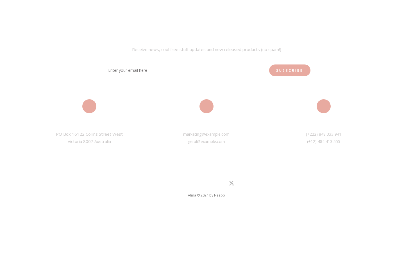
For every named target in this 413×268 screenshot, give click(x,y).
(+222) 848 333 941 (323, 134)
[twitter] (231, 185)
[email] (221, 184)
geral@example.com (206, 141)
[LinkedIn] (181, 184)
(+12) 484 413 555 (323, 141)
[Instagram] (191, 184)
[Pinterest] (201, 184)
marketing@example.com (206, 134)
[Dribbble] (211, 184)
